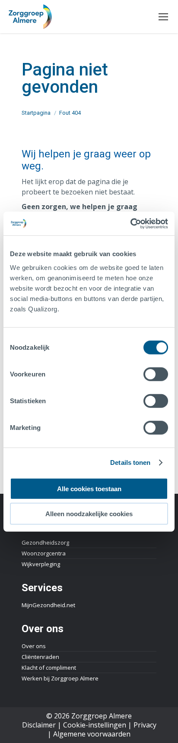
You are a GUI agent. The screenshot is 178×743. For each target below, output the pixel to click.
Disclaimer (39, 725)
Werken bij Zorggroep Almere (60, 678)
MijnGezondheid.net (48, 605)
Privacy (145, 725)
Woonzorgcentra (44, 553)
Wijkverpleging (41, 564)
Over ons (34, 646)
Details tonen (130, 462)
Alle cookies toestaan (89, 488)
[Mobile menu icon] (163, 17)
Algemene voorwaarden (91, 734)
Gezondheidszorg (45, 542)
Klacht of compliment (49, 667)
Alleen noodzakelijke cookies (89, 513)
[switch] (155, 374)
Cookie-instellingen (94, 725)
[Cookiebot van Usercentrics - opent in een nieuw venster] (130, 223)
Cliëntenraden (40, 657)
